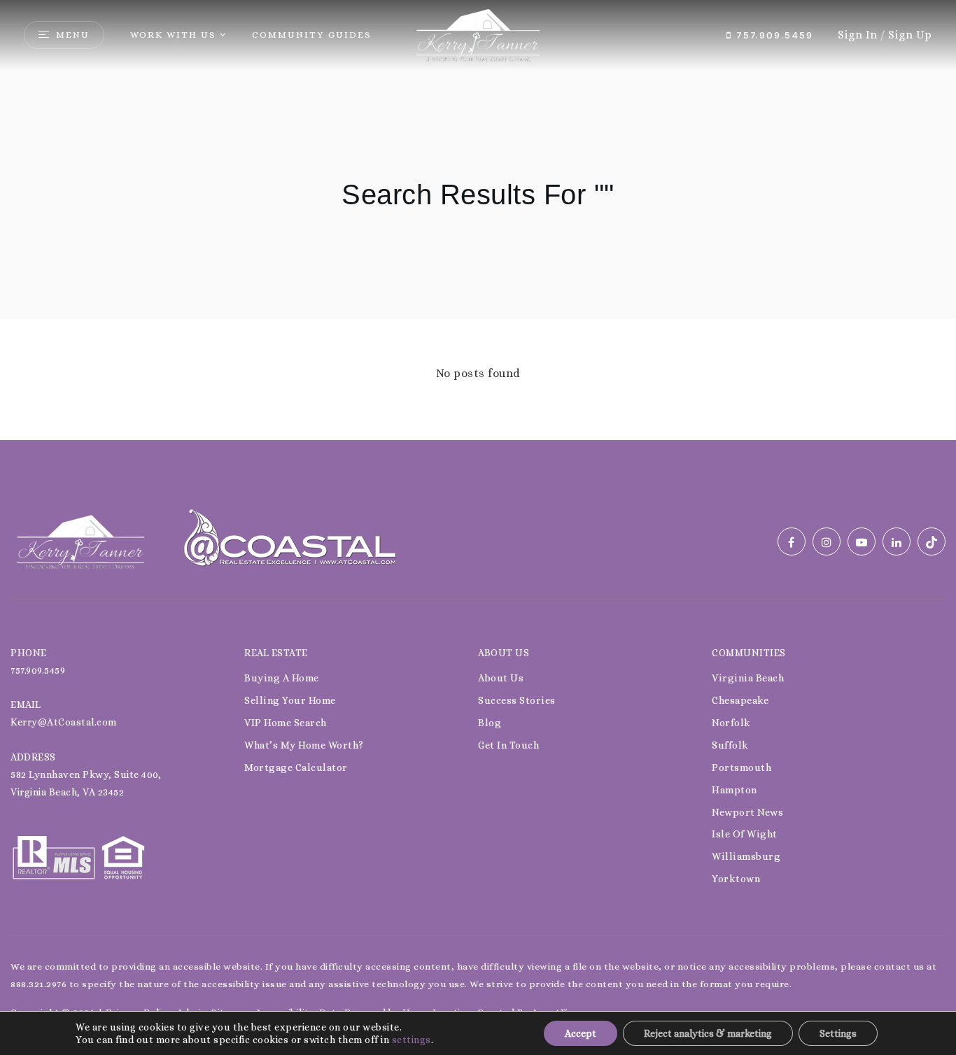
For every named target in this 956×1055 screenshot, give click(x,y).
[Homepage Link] (478, 34)
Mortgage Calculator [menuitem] (296, 767)
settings (411, 1039)
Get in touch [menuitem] (508, 745)
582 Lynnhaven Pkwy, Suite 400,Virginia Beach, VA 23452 (85, 783)
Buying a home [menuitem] (281, 678)
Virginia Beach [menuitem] (748, 678)
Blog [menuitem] (489, 722)
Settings (838, 1033)
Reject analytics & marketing (708, 1033)
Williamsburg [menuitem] (746, 856)
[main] (478, 220)
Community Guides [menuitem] (312, 34)
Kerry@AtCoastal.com (63, 722)
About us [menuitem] (500, 678)
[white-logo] (80, 540)
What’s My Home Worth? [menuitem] (304, 745)
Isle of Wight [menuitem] (745, 834)
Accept (580, 1033)
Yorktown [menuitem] (736, 878)
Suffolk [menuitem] (730, 745)
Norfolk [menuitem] (731, 722)
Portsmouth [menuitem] (741, 767)
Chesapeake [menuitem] (740, 700)
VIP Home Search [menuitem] (285, 722)
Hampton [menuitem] (734, 789)
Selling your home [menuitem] (290, 700)
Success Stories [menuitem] (517, 700)
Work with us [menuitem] (173, 34)
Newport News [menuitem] (747, 812)
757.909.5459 (772, 35)
